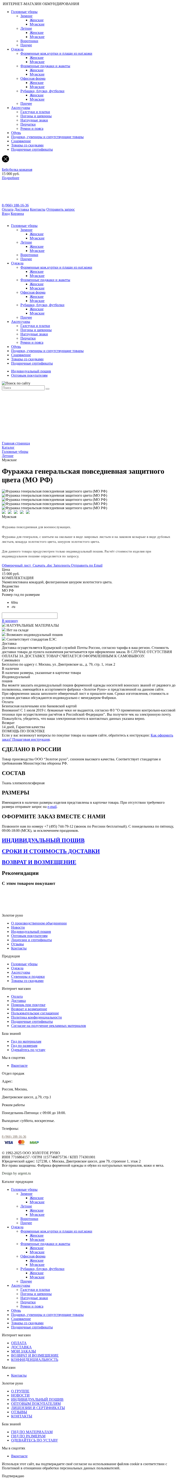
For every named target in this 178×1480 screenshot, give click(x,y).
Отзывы (17, 944)
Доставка (21, 209)
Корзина (17, 214)
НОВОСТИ (20, 1395)
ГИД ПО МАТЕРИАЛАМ (32, 1432)
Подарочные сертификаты (32, 149)
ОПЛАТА (19, 1343)
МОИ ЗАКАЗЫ (23, 1351)
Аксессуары (20, 108)
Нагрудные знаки (34, 120)
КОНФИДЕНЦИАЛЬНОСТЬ (34, 1360)
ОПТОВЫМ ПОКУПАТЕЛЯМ (36, 1404)
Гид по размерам (24, 1046)
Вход (6, 214)
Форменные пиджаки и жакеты (45, 66)
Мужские (37, 24)
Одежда (17, 49)
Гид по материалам (26, 1041)
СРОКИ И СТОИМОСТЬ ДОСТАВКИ (51, 851)
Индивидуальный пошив (31, 371)
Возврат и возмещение (29, 1009)
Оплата (7, 209)
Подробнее (10, 178)
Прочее (26, 45)
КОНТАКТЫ (21, 1416)
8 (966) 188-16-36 (15, 205)
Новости (18, 927)
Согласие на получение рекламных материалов (48, 1026)
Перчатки (28, 124)
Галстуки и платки (35, 112)
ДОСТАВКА (21, 1347)
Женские (37, 20)
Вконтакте (19, 1065)
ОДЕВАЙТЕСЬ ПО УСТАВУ (34, 1440)
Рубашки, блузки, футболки (42, 91)
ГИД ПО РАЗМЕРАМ (28, 1436)
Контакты (37, 209)
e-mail (52, 807)
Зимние (26, 16)
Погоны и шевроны (36, 116)
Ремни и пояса (31, 128)
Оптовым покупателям (29, 375)
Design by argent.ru (17, 1173)
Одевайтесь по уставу (28, 1050)
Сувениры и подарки (28, 976)
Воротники (29, 41)
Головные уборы (24, 12)
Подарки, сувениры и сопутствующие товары (47, 137)
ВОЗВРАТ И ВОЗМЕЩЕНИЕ (39, 862)
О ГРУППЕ (20, 1391)
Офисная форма (32, 78)
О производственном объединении (39, 923)
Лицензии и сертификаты (31, 940)
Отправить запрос (60, 209)
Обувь (16, 133)
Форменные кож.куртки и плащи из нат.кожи (56, 53)
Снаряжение (21, 141)
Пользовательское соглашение (35, 1013)
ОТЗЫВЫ (19, 1412)
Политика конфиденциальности (36, 1017)
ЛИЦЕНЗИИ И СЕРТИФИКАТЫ (38, 1408)
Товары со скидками (27, 145)
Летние (26, 28)
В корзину (10, 621)
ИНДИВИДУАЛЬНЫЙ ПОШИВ (43, 840)
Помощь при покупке (28, 1005)
